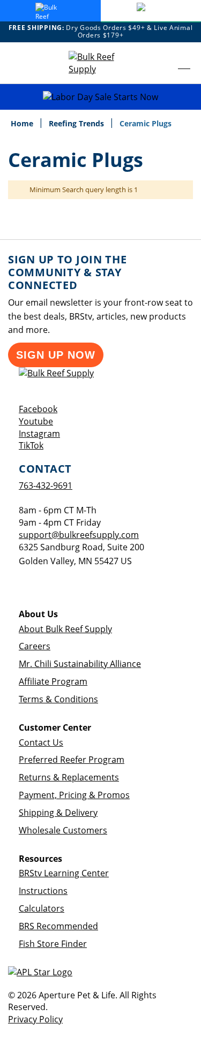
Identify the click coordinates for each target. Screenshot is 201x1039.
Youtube (36, 421)
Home (23, 123)
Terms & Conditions (58, 699)
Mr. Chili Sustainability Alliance (80, 664)
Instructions (43, 891)
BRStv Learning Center (64, 873)
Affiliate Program (53, 681)
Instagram (39, 433)
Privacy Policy (35, 1019)
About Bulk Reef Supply (65, 629)
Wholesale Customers (63, 830)
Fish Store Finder (53, 944)
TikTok (31, 445)
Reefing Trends (77, 123)
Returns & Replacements (69, 777)
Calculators (41, 908)
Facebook (38, 409)
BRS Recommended (58, 926)
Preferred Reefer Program (71, 759)
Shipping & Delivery (58, 812)
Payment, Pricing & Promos (74, 795)
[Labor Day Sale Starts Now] (100, 97)
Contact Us (41, 742)
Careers (34, 646)
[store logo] (101, 63)
